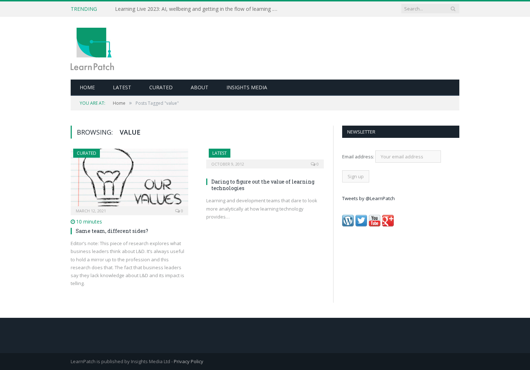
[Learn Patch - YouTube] (374, 224)
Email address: (358, 156)
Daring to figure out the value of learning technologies (262, 184)
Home (87, 87)
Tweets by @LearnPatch (368, 198)
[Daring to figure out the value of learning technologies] (265, 156)
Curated (161, 87)
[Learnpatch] (92, 48)
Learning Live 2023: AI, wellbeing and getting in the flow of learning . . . (196, 9)
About (199, 87)
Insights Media (246, 87)
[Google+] (388, 224)
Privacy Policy (188, 361)
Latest (122, 87)
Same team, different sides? (112, 230)
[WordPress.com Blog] (348, 224)
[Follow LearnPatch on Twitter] (361, 224)
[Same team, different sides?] (129, 180)
